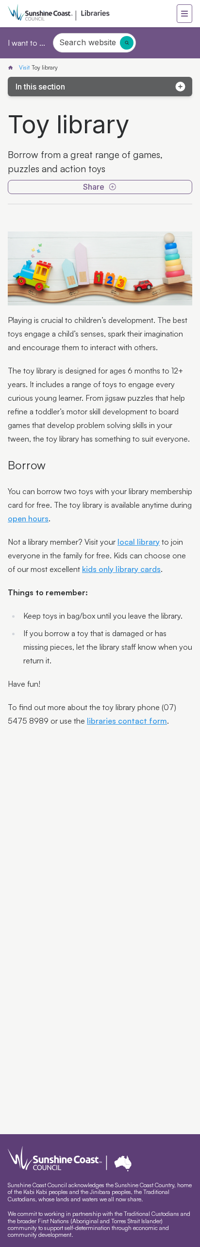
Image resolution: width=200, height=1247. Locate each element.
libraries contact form (127, 721)
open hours (28, 518)
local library (138, 542)
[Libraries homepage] (92, 13)
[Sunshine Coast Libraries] (12, 67)
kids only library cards (121, 569)
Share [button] (93, 187)
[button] (184, 13)
